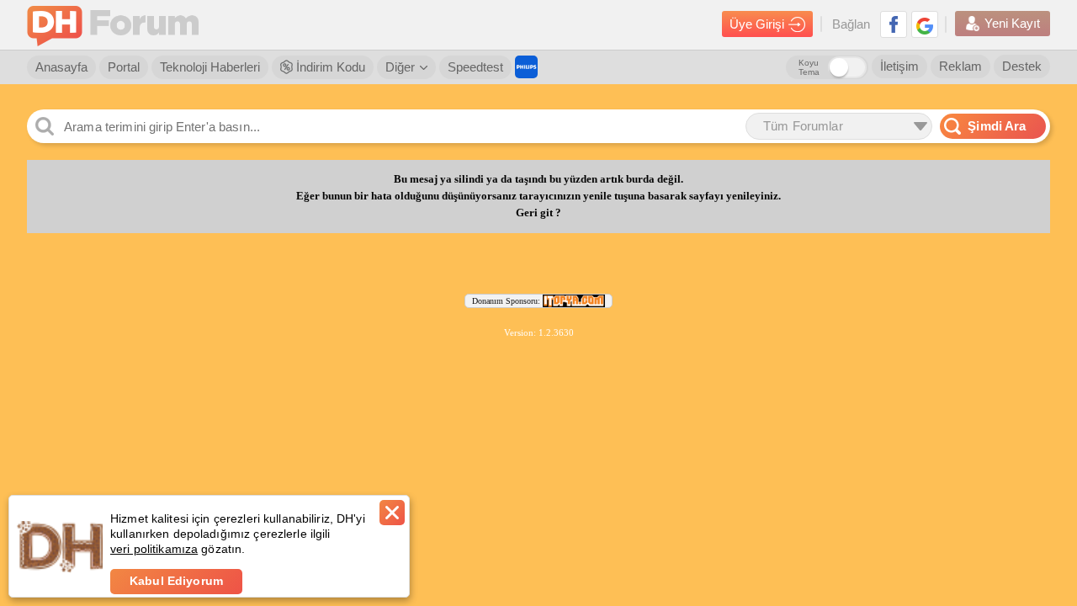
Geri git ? (538, 213)
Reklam (960, 66)
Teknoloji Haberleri (210, 67)
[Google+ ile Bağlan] (924, 24)
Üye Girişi (756, 24)
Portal (124, 67)
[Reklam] (526, 67)
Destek (1022, 66)
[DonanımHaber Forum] (117, 25)
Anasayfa (61, 67)
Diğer (400, 67)
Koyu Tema (809, 67)
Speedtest (475, 67)
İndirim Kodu (329, 67)
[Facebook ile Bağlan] (893, 24)
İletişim (899, 66)
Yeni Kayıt (1012, 23)
